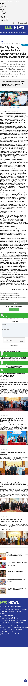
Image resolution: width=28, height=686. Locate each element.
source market (4, 299)
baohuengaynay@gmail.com (13, 617)
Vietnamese (23, 23)
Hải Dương (3, 12)
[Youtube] (18, 23)
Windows (20, 33)
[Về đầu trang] (25, 680)
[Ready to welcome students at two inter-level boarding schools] (3, 591)
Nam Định (2, 16)
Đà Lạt (1, 7)
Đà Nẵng (2, 10)
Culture (5, 33)
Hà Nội (2, 5)
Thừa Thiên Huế (4, 20)
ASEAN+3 (17, 295)
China (19, 297)
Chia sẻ (24, 44)
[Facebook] (16, 23)
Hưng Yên (2, 13)
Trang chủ (4, 38)
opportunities (4, 293)
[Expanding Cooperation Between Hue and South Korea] (14, 468)
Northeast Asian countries (7, 295)
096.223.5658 (3, 1)
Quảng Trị (2, 17)
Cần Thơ (2, 9)
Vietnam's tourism (5, 297)
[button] (14, 638)
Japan (24, 297)
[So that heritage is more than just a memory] (3, 582)
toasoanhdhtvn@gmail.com (13, 1)
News (1, 33)
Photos (25, 33)
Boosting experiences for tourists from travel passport (12, 85)
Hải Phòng (2, 15)
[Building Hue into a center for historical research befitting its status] (3, 556)
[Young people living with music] (3, 573)
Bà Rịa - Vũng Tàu (4, 19)
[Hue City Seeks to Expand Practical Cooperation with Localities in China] (14, 538)
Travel (9, 33)
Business (13, 33)
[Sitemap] (13, 23)
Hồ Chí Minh (3, 6)
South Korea (14, 297)
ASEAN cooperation (13, 293)
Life (17, 33)
